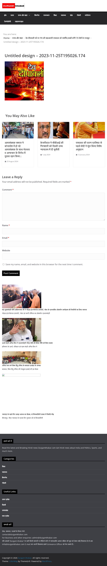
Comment (8, 189)
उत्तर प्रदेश (5, 499)
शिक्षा (55, 15)
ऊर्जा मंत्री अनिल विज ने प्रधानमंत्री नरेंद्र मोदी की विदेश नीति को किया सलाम (27, 343)
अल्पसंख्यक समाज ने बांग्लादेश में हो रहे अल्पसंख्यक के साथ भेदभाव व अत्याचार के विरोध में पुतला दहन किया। (17, 149)
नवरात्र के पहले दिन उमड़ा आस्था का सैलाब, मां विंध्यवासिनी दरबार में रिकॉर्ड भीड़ (28, 414)
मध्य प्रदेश (5, 516)
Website (6, 250)
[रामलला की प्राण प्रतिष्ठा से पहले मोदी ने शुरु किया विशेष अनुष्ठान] (89, 123)
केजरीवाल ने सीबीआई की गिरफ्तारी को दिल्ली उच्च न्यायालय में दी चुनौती (51, 146)
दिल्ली (4, 505)
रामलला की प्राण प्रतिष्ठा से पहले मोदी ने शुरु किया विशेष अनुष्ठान (89, 146)
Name (6, 225)
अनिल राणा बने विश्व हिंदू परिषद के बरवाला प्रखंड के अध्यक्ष (21, 365)
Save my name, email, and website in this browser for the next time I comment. (44, 264)
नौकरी (79, 15)
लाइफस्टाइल (19, 21)
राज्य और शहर (22, 15)
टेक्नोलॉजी (7, 21)
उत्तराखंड (5, 510)
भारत (12, 15)
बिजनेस (36, 15)
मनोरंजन (87, 15)
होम (5, 15)
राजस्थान (46, 15)
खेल (71, 15)
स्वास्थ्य (63, 15)
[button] (28, 15)
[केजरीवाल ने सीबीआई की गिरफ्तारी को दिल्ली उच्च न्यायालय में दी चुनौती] (53, 123)
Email (5, 237)
